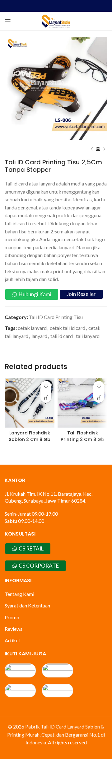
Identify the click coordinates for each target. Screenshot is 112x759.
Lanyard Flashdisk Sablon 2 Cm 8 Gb (29, 436)
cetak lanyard (32, 328)
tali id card (61, 336)
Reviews (13, 629)
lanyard (39, 336)
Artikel (12, 640)
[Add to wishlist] (45, 386)
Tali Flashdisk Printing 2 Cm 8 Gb (82, 436)
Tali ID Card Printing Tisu (56, 317)
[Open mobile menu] (8, 21)
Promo (12, 617)
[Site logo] (56, 20)
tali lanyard (88, 336)
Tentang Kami (19, 594)
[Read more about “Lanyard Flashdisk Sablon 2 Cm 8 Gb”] (45, 397)
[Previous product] (92, 149)
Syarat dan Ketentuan (27, 605)
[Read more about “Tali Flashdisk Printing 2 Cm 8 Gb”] (98, 397)
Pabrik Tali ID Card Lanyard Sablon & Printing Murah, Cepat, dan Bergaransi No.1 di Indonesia (56, 734)
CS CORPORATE (39, 565)
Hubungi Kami (35, 294)
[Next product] (104, 149)
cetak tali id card (67, 328)
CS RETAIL (31, 548)
